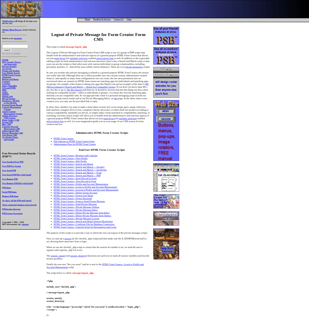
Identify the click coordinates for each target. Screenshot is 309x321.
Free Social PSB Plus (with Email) (16, 175)
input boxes (60, 58)
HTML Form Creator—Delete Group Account (75, 192)
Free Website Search (11, 73)
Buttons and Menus (10, 79)
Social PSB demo (9, 192)
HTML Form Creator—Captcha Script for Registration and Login (85, 227)
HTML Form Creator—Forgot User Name (73, 195)
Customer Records (10, 126)
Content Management (11, 107)
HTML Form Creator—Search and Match (73, 164)
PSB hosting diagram (11, 209)
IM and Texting (8, 99)
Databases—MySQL (11, 101)
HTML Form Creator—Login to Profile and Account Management (85, 187)
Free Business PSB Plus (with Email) (17, 183)
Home (87, 19)
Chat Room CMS (9, 135)
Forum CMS (7, 122)
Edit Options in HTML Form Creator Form (74, 141)
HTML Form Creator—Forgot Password (73, 198)
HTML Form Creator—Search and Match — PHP (77, 175)
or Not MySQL (10, 103)
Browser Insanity (9, 66)
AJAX (5, 92)
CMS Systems (9, 118)
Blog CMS (6, 124)
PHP (4, 90)
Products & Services (102, 19)
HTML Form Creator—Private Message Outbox (76, 207)
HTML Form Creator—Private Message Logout (76, 218)
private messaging (134, 67)
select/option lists (105, 58)
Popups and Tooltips (10, 71)
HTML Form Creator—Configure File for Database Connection (84, 224)
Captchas (6, 84)
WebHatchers (8, 21)
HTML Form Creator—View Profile (71, 158)
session (67, 238)
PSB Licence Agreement (12, 213)
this (116, 98)
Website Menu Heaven (11, 30)
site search (6, 54)
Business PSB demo (10, 196)
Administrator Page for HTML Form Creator (75, 144)
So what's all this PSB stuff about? (17, 200)
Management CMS (12, 129)
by (15, 54)
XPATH (5, 94)
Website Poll (7, 96)
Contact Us (119, 19)
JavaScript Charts (10, 137)
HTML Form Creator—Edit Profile (70, 161)
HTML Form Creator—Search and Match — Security (79, 167)
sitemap (25, 224)
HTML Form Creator (11, 75)
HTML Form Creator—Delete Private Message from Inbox (82, 212)
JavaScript (7, 68)
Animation (6, 77)
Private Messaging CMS (12, 133)
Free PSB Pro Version (11, 166)
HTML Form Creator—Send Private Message (75, 204)
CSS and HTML (9, 88)
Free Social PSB (9, 170)
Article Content (9, 111)
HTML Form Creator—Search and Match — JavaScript (80, 169)
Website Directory (10, 116)
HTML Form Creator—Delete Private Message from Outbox (82, 215)
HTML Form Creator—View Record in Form (75, 181)
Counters (6, 81)
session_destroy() (78, 255)
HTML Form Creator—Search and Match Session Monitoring (83, 221)
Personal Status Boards (12, 105)
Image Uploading (9, 86)
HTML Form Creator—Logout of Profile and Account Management (86, 190)
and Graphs (9, 139)
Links (129, 19)
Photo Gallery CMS (10, 120)
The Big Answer (74, 89)
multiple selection (79, 58)
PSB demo (6, 188)
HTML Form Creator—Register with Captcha (75, 155)
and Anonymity (10, 64)
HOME (5, 60)
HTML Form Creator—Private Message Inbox (76, 210)
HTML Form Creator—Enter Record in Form (75, 178)
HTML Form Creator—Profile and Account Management (81, 184)
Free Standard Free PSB (12, 162)
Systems (7, 109)
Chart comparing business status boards (19, 205)
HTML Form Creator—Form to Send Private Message (79, 201)
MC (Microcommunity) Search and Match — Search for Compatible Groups (97, 85)
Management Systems (13, 114)
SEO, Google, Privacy (11, 62)
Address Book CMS (10, 131)
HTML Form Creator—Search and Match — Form (78, 172)
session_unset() (58, 255)
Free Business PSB (10, 179)
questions (18, 38)
